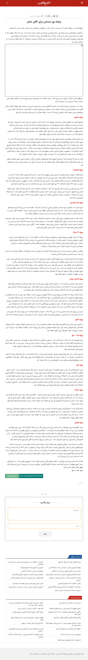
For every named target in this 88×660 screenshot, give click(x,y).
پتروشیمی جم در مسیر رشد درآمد (71, 634)
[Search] (7, 3)
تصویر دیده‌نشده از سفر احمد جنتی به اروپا (68, 590)
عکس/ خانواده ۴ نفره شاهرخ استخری (69, 583)
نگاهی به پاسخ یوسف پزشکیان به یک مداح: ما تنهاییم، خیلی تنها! (64, 613)
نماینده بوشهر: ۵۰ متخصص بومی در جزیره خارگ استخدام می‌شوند (26, 635)
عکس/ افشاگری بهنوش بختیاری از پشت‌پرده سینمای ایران (63, 574)
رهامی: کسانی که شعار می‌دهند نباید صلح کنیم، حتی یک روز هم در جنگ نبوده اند (26, 604)
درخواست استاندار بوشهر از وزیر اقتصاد (69, 640)
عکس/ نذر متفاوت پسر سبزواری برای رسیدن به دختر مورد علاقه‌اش (25, 563)
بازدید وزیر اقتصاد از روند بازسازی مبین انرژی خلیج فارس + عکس (26, 630)
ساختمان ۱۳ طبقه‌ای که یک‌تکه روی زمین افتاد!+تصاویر (64, 587)
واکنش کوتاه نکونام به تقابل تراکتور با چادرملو (67, 617)
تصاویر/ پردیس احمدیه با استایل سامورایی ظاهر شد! (27, 574)
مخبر (80, 483)
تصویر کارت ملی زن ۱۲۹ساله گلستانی (32, 571)
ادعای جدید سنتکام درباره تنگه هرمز (70, 603)
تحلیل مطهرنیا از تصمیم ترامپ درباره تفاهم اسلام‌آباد (65, 608)
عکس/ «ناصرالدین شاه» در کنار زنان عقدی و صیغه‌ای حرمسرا (65, 579)
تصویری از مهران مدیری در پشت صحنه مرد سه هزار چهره (26, 587)
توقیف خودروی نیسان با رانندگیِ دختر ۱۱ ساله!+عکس (65, 567)
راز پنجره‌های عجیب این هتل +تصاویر (69, 562)
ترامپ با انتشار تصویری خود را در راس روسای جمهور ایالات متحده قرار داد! (63, 624)
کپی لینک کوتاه (12, 476)
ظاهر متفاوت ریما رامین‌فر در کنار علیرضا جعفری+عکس (27, 578)
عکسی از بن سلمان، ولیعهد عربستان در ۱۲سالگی (66, 571)
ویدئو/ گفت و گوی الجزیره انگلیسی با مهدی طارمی (27, 612)
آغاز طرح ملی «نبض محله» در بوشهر (32, 623)
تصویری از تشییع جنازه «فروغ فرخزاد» (31, 567)
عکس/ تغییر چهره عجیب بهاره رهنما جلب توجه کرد (27, 583)
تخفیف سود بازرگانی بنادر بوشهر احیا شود (68, 629)
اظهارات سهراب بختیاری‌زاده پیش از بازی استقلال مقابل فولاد (27, 618)
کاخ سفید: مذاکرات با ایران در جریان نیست (30, 608)
